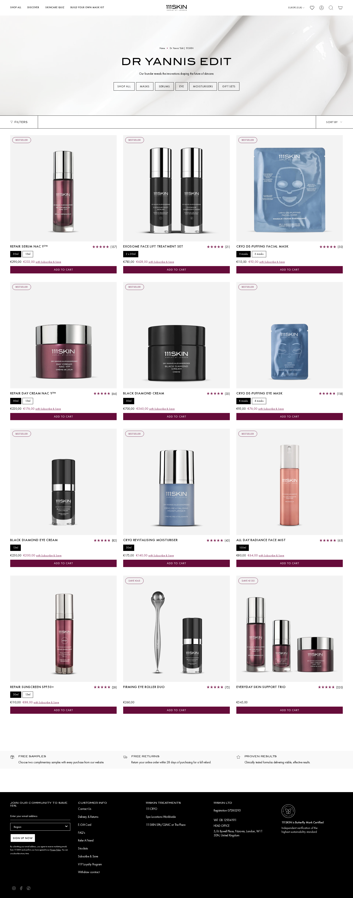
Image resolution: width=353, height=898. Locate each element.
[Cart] (340, 7)
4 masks (259, 401)
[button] (15, 7)
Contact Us (84, 809)
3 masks (259, 254)
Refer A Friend (86, 840)
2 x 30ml (131, 254)
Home (162, 48)
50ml (16, 401)
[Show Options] (66, 826)
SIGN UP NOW (23, 838)
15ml (27, 254)
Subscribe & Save (88, 856)
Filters (21, 122)
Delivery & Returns (88, 817)
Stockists (83, 848)
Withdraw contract (89, 872)
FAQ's (81, 833)
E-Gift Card (84, 825)
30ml (16, 254)
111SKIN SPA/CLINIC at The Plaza (165, 825)
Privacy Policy (55, 849)
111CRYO (151, 809)
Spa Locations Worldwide (160, 817)
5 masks (243, 254)
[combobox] (39, 826)
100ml (242, 547)
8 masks (243, 401)
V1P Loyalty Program (90, 864)
